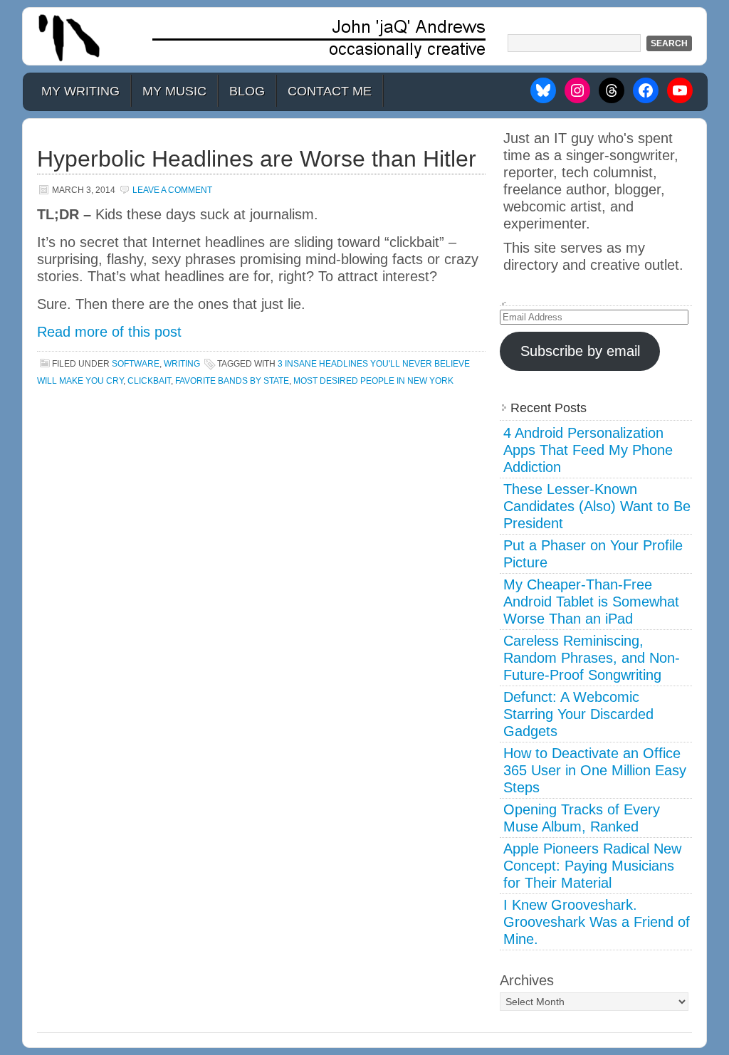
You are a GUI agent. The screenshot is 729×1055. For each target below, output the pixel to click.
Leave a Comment (172, 190)
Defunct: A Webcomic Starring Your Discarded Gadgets (578, 714)
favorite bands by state (232, 381)
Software (135, 364)
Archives (527, 980)
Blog (247, 91)
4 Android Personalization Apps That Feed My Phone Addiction (588, 450)
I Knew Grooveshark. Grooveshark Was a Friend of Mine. (596, 922)
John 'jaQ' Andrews (364, 36)
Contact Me (330, 91)
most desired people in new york (373, 381)
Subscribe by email (580, 351)
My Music (174, 91)
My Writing (80, 91)
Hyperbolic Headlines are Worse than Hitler (256, 159)
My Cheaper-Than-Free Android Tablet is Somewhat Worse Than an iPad (591, 601)
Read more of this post (109, 332)
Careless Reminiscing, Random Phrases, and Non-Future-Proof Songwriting (591, 658)
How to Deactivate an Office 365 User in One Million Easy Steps (594, 770)
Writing (182, 364)
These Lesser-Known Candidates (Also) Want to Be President (597, 506)
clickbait (149, 381)
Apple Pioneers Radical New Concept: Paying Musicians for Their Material (592, 866)
